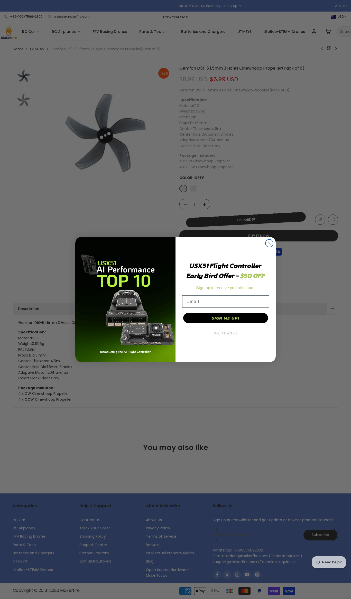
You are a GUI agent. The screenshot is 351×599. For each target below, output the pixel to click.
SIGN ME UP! (225, 318)
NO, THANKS (226, 333)
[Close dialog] (269, 243)
